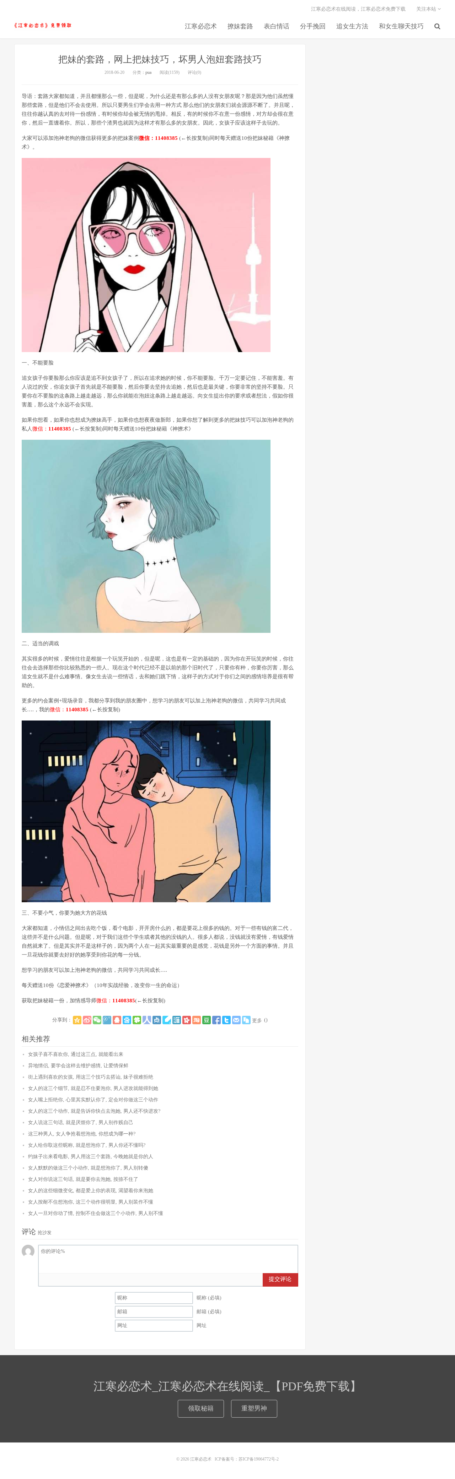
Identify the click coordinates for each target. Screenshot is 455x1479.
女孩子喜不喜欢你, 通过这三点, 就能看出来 (75, 1054)
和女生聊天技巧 (401, 26)
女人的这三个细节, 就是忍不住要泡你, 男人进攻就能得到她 (93, 1088)
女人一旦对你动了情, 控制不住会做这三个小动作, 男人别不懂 (95, 1213)
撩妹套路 (240, 26)
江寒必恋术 (42, 25)
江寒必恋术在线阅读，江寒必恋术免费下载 (358, 9)
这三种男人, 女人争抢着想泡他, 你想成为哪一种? (81, 1133)
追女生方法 (352, 26)
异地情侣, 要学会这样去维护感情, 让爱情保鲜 (78, 1065)
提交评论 (280, 1279)
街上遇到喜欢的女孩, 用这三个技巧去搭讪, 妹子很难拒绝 (90, 1077)
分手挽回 (313, 26)
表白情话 (276, 26)
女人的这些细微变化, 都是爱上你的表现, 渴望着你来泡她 (90, 1190)
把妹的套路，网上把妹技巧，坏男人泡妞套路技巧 (160, 59)
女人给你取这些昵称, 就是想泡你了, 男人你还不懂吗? (86, 1145)
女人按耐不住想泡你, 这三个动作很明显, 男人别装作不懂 (90, 1202)
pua (148, 72)
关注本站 (427, 9)
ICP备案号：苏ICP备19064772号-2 (247, 1459)
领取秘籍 (201, 1408)
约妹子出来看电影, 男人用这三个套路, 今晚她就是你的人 (90, 1156)
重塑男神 (254, 1408)
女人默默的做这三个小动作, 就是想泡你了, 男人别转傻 (88, 1168)
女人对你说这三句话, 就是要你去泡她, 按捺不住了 (83, 1179)
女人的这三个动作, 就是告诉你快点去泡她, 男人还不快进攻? (94, 1111)
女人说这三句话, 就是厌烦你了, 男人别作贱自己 (80, 1122)
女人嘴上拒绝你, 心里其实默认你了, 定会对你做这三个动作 (93, 1099)
